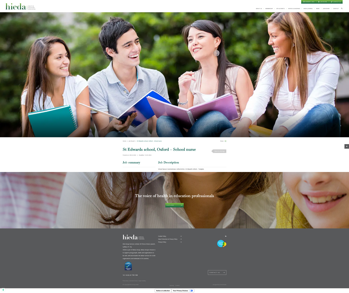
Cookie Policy (162, 236)
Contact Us (337, 2)
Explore (170, 205)
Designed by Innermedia (219, 284)
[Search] (342, 8)
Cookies (177, 285)
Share (222, 141)
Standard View (133, 281)
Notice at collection (163, 291)
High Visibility (142, 281)
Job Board (323, 2)
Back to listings (219, 151)
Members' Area (309, 2)
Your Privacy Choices (180, 291)
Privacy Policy (162, 242)
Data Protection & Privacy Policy (167, 239)
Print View (125, 281)
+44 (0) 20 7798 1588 (131, 275)
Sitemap (171, 285)
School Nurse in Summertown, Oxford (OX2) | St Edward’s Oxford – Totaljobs (181, 169)
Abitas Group (136, 250)
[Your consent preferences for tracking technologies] (3, 290)
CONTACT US (214, 272)
